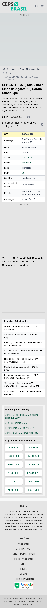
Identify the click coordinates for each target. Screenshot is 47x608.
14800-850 (14, 456)
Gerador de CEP (23, 549)
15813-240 (13, 490)
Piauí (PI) (26, 162)
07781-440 (33, 456)
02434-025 (33, 473)
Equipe (23, 569)
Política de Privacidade (23, 579)
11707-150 (14, 481)
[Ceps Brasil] (14, 6)
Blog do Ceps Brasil (23, 559)
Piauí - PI (24, 69)
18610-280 (13, 447)
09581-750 (33, 490)
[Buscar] (36, 6)
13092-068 (14, 464)
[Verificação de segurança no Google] (23, 585)
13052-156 (33, 464)
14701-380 (33, 481)
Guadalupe (36, 69)
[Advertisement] (23, 40)
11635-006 (13, 473)
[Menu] (42, 6)
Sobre (23, 564)
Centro (8, 73)
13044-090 (33, 447)
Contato (23, 574)
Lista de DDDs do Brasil (23, 554)
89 (23, 173)
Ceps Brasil (11, 69)
